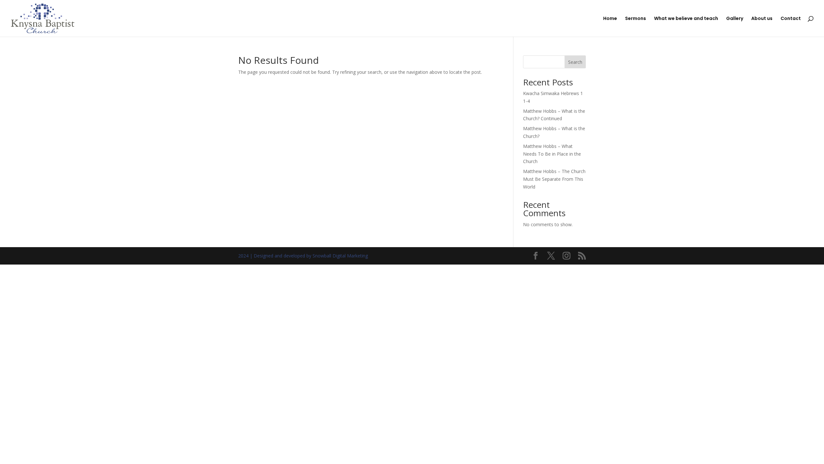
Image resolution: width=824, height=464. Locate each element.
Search (575, 62)
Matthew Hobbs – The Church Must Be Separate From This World (554, 179)
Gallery (734, 19)
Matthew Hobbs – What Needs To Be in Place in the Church (552, 154)
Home (610, 19)
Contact (791, 19)
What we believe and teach (686, 19)
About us (761, 19)
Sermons (635, 19)
